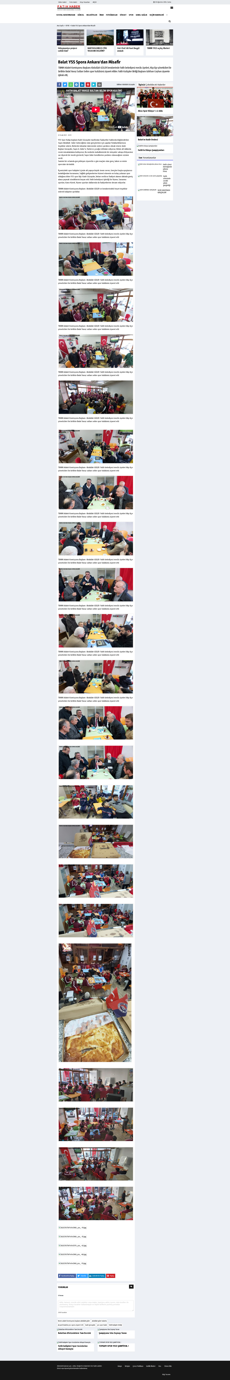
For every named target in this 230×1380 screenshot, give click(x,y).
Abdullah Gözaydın (128, 85)
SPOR (67, 26)
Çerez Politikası (138, 1366)
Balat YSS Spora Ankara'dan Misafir (83, 26)
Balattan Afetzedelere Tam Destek (74, 1333)
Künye (120, 1366)
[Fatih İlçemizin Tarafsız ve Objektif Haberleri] (69, 8)
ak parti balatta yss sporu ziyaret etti (70, 1325)
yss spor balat (102, 1325)
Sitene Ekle (168, 1366)
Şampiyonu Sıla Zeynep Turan (113, 1333)
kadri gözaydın (90, 1325)
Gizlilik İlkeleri (150, 1366)
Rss (160, 1366)
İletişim (127, 1366)
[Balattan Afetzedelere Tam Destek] (69, 1329)
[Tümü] (167, 15)
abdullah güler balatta (99, 1321)
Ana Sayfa (60, 26)
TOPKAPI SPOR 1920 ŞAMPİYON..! (114, 1346)
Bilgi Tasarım (166, 1374)
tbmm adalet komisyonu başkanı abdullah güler (74, 1321)
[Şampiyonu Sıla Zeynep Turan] (108, 1329)
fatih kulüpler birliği (115, 1325)
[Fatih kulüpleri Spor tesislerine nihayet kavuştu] (73, 1342)
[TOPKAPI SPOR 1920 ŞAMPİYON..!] (109, 1342)
